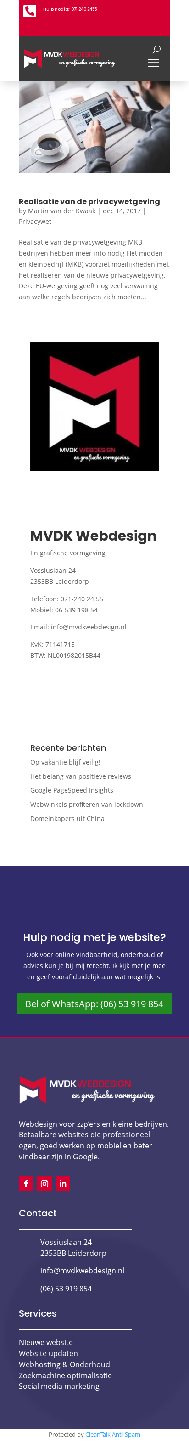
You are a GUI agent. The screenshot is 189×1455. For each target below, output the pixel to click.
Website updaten (48, 1353)
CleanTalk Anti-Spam (112, 1434)
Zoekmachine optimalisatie (65, 1375)
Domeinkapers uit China (67, 818)
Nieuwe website (46, 1342)
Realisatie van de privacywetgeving (89, 201)
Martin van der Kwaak (61, 210)
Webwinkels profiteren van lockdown (86, 804)
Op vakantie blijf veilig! (65, 762)
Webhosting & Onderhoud (64, 1364)
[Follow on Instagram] (44, 1183)
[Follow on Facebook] (26, 1183)
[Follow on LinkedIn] (63, 1183)
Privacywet (35, 221)
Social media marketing (59, 1386)
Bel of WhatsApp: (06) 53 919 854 (94, 1004)
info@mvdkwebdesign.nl (89, 626)
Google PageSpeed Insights (71, 790)
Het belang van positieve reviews (80, 776)
